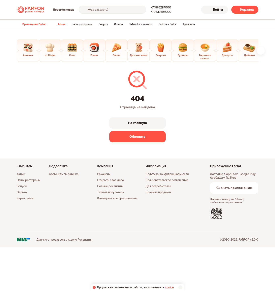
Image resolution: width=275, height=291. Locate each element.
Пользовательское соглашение (167, 180)
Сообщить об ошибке (64, 174)
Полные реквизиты (110, 186)
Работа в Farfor (167, 24)
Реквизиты (85, 239)
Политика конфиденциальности (167, 174)
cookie (169, 287)
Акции (61, 24)
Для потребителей (158, 186)
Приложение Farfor (34, 24)
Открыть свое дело (110, 180)
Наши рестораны (82, 24)
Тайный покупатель (140, 24)
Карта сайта (25, 198)
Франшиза (188, 24)
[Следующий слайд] (261, 51)
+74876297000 (161, 7)
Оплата (118, 24)
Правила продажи (158, 192)
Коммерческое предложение (117, 198)
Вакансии (103, 174)
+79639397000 (161, 12)
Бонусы (103, 24)
